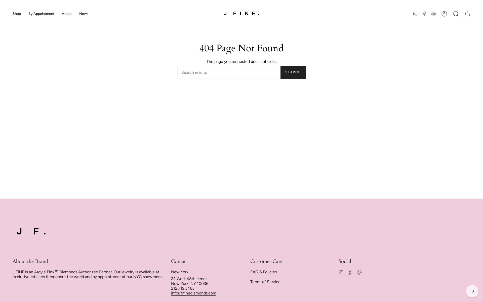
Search (293, 72)
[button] (17, 14)
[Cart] (467, 14)
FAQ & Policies (263, 272)
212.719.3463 (182, 288)
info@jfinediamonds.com (193, 293)
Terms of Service (265, 281)
